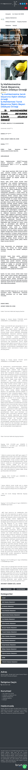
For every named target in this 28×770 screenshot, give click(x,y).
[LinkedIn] (24, 3)
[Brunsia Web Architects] (14, 765)
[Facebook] (20, 3)
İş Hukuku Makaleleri (8, 606)
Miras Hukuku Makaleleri (9, 623)
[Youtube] (26, 3)
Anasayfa (8, 14)
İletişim (15, 25)
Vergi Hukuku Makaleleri (9, 644)
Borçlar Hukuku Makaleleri (9, 627)
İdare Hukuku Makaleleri (9, 636)
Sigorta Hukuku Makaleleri (9, 653)
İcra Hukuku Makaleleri (8, 619)
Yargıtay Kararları (22, 21)
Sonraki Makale (21, 589)
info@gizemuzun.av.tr (7, 3)
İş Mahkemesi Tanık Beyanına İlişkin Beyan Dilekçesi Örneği (13, 104)
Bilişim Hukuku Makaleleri (9, 649)
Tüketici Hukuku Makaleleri (9, 662)
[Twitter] (22, 3)
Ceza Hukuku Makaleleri (9, 610)
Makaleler (8, 25)
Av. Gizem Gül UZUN (18, 14)
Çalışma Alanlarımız (11, 17)
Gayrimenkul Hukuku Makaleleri (11, 615)
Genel (3, 597)
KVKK (3, 657)
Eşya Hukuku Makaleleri (8, 640)
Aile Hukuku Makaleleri (8, 602)
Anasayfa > (6, 44)
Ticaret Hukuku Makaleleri (9, 632)
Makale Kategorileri (8, 696)
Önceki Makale (7, 589)
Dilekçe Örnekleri (10, 21)
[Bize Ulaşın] (24, 767)
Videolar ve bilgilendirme (9, 695)
